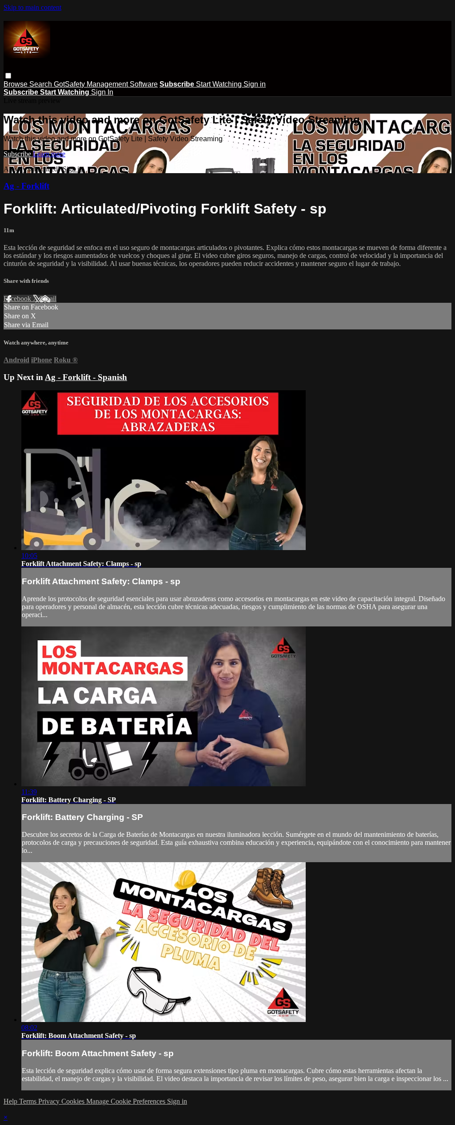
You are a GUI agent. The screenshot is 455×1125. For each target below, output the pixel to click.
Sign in (254, 84)
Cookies (73, 1101)
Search (41, 84)
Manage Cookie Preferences (126, 1101)
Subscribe (18, 154)
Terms (28, 1101)
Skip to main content (32, 7)
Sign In (102, 92)
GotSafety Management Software (106, 84)
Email (48, 298)
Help (11, 1101)
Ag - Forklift (26, 185)
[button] (8, 76)
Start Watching (219, 84)
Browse (16, 84)
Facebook (18, 298)
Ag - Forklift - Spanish (86, 377)
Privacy (49, 1101)
